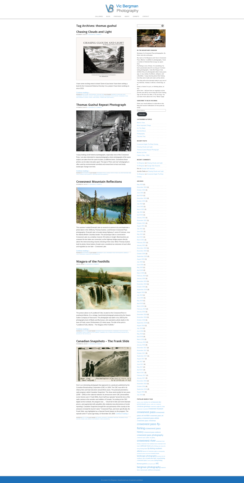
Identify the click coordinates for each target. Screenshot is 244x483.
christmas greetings (143, 406)
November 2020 (142, 251)
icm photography (161, 451)
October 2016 (141, 386)
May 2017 (140, 367)
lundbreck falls (104, 332)
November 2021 (142, 220)
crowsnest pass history (111, 96)
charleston (158, 404)
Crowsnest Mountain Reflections (99, 182)
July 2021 (140, 228)
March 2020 (140, 273)
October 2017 (141, 353)
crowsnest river (81, 332)
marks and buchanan (115, 332)
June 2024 (140, 192)
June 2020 (140, 264)
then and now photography (100, 174)
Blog (108, 16)
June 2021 (140, 231)
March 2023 (140, 209)
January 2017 (141, 378)
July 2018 (140, 328)
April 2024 (140, 195)
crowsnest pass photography (114, 252)
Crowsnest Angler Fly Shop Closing (147, 144)
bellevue (148, 404)
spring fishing (158, 460)
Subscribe (142, 114)
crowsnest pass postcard (120, 331)
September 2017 (142, 356)
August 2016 (141, 392)
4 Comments (99, 343)
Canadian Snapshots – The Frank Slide (102, 341)
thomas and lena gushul (106, 97)
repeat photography (86, 174)
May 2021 (140, 234)
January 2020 (141, 278)
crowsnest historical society (84, 96)
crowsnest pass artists (150, 418)
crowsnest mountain (142, 409)
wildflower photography (154, 470)
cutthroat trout (145, 446)
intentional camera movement (143, 453)
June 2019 (140, 298)
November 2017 (142, 350)
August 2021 (141, 226)
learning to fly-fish (161, 456)
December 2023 (142, 198)
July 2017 (140, 361)
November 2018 (142, 317)
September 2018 (142, 322)
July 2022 (140, 212)
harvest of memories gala (150, 451)
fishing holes (143, 448)
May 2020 (140, 267)
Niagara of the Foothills (93, 261)
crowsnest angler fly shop (157, 406)
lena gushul (96, 97)
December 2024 (142, 187)
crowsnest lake (101, 252)
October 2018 (141, 320)
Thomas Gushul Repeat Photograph (101, 105)
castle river (153, 404)
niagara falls (125, 332)
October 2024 (141, 190)
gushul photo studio (112, 172)
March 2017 (140, 372)
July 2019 (140, 295)
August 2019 (141, 292)
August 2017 (141, 358)
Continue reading (82, 92)
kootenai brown (155, 453)
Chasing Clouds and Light (94, 32)
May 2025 (140, 184)
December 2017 (142, 347)
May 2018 (140, 334)
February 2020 (141, 275)
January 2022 (141, 217)
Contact (145, 16)
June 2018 (140, 331)
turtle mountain (104, 419)
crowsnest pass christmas (146, 421)
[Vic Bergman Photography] (122, 8)
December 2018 (142, 314)
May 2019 (140, 300)
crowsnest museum (99, 96)
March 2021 (140, 239)
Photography (92, 94)
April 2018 (140, 336)
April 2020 (140, 270)
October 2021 (141, 223)
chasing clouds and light (118, 94)
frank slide (84, 419)
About (127, 16)
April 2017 (140, 370)
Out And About (141, 131)
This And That (100, 94)
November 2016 (142, 383)
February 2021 (141, 242)
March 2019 (140, 306)
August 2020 (141, 259)
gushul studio (88, 97)
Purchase (117, 16)
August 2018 (141, 325)
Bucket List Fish (141, 152)
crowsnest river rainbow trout (149, 443)
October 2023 (141, 201)
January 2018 (141, 345)
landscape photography (147, 456)
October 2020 (141, 253)
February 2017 (141, 375)
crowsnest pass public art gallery (146, 437)
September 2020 (142, 256)
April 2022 (140, 215)
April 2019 (140, 303)
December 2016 (142, 381)
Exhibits (136, 16)
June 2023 (140, 206)
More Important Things (144, 125)
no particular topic (150, 458)
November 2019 (142, 284)
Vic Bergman (90, 34)
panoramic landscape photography (89, 254)
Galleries (99, 16)
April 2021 (140, 237)
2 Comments (98, 34)
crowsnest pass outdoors (152, 432)
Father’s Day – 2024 (143, 155)
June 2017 (140, 364)
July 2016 (140, 394)
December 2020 (142, 248)
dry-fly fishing (154, 446)
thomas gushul (142, 463)
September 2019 (142, 289)
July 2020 (140, 262)
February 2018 (141, 342)
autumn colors (140, 402)
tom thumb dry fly (151, 463)
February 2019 (141, 309)
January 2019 (141, 311)
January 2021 (141, 245)
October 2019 (141, 287)
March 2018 (140, 339)
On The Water (141, 128)
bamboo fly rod (148, 402)
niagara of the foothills (83, 333)
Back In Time (85, 94)
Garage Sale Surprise (153, 165)
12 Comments (98, 107)
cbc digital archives (101, 417)
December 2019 (142, 281)
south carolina (150, 460)
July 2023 (140, 204)
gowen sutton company (92, 332)
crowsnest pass (101, 172)
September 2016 (142, 389)
